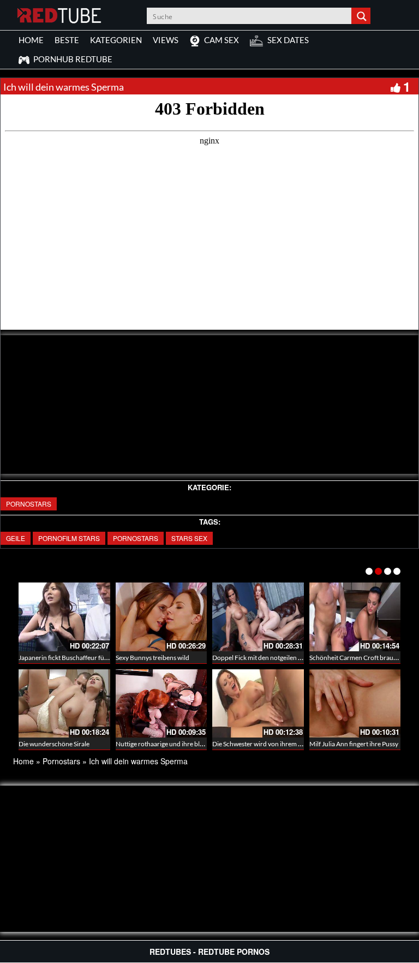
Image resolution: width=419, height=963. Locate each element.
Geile (15, 538)
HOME (31, 40)
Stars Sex (189, 538)
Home (23, 761)
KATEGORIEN (116, 40)
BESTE (67, 40)
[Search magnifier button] (362, 16)
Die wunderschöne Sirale (54, 744)
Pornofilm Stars (69, 538)
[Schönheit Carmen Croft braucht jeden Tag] (355, 616)
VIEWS (165, 40)
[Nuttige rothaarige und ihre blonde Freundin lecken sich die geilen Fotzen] (161, 703)
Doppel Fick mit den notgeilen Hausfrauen (272, 657)
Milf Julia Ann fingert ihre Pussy (353, 744)
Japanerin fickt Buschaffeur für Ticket (72, 657)
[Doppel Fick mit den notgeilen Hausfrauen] (258, 616)
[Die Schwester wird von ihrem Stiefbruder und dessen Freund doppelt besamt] (258, 703)
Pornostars (28, 503)
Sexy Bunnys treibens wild (152, 657)
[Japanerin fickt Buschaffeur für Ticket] (64, 616)
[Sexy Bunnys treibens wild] (161, 616)
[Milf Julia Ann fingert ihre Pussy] (355, 703)
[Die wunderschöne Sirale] (64, 703)
